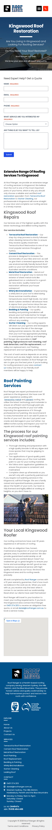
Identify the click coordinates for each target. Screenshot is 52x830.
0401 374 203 (13, 605)
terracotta (9, 399)
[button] (39, 8)
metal (18, 399)
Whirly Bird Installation (20, 291)
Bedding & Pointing (18, 309)
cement (29, 399)
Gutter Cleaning (25, 198)
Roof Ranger (31, 579)
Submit (9, 154)
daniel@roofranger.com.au (31, 608)
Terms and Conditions (18, 826)
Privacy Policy (38, 826)
